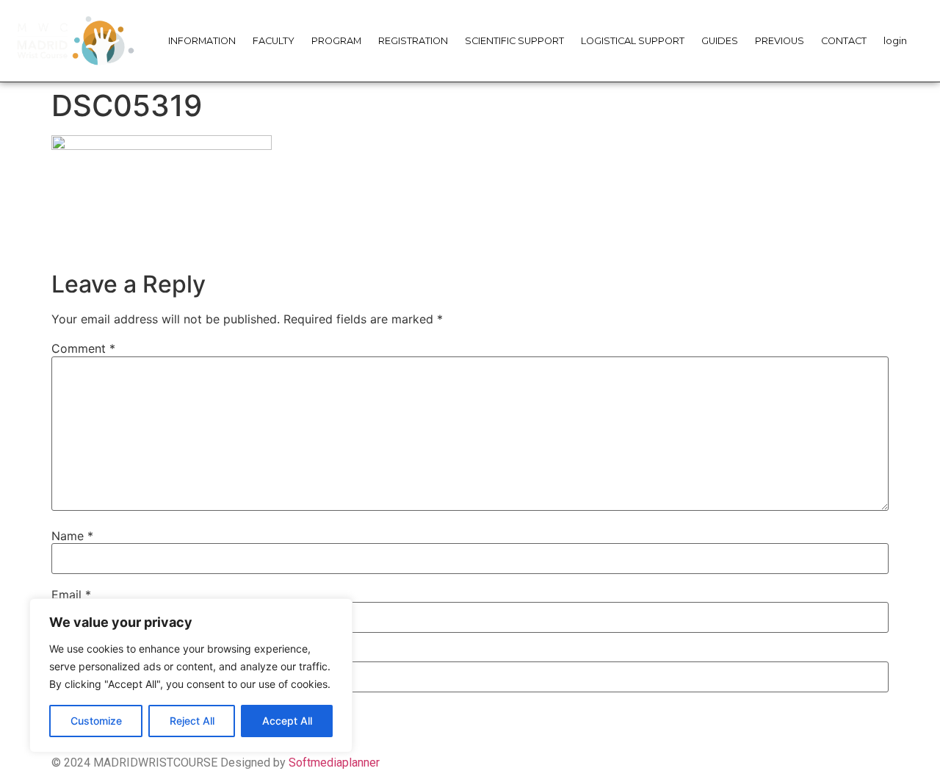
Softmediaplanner (334, 763)
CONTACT (844, 40)
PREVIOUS (779, 40)
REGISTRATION (413, 40)
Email (71, 594)
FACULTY (273, 40)
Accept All (287, 720)
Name (72, 536)
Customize (96, 720)
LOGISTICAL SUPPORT (632, 40)
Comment (83, 348)
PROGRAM (336, 40)
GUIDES (719, 40)
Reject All (192, 720)
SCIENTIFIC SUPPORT (514, 40)
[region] (190, 675)
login (895, 40)
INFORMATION (202, 40)
